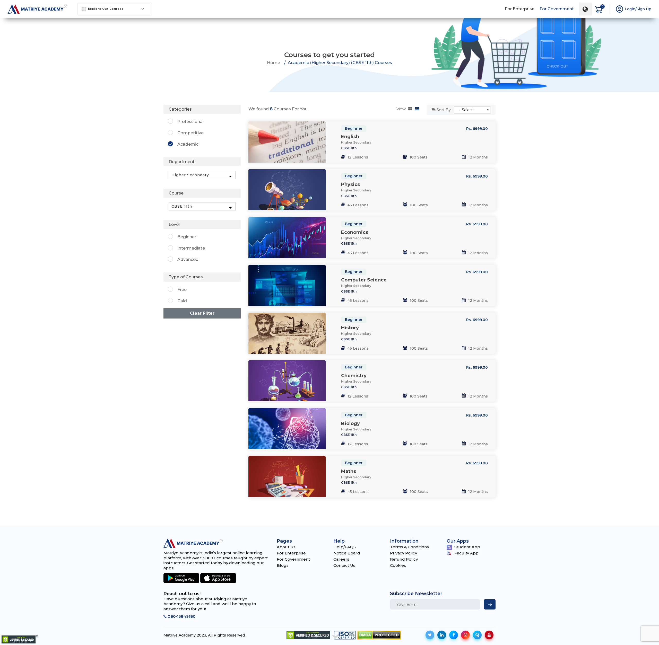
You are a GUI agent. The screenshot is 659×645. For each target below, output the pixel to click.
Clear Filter (202, 313)
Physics (350, 184)
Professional (190, 121)
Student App (467, 546)
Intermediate (191, 248)
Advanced (187, 259)
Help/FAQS (344, 546)
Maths (348, 471)
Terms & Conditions (409, 546)
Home (273, 62)
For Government (557, 8)
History (350, 327)
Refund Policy (404, 559)
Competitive (190, 132)
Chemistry (354, 375)
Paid (182, 300)
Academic (187, 144)
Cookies (398, 565)
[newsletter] (490, 604)
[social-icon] (430, 635)
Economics (354, 232)
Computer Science (364, 280)
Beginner (353, 128)
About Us (286, 546)
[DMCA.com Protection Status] (379, 635)
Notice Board (346, 553)
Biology (350, 423)
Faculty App (466, 553)
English (350, 136)
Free (182, 289)
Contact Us (344, 565)
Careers (341, 559)
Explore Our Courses (105, 9)
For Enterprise (519, 8)
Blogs (283, 565)
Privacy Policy (403, 553)
